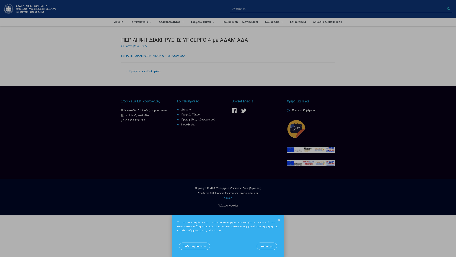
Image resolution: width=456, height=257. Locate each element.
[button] (194, 246)
